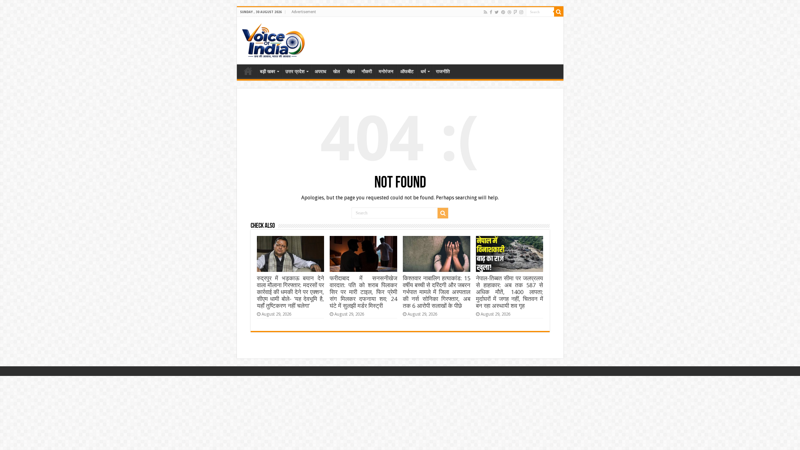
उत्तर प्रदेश (295, 71)
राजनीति (443, 71)
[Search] (558, 12)
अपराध (320, 71)
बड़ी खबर (267, 71)
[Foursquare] (515, 12)
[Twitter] (496, 12)
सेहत (351, 71)
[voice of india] (273, 39)
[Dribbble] (509, 12)
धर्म (423, 71)
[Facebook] (491, 12)
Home (248, 71)
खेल (336, 71)
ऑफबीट (407, 71)
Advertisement (304, 12)
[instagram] (521, 12)
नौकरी (367, 71)
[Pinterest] (503, 12)
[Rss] (485, 12)
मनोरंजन (386, 71)
